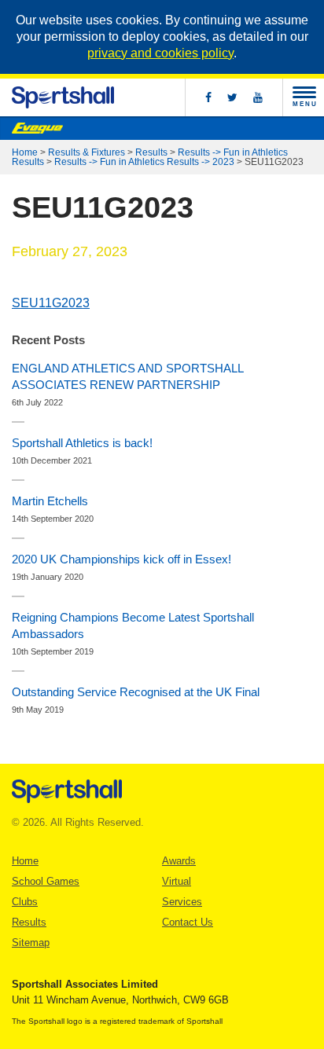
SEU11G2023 (51, 303)
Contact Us (187, 922)
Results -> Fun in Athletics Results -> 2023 (144, 161)
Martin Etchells (50, 501)
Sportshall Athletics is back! (82, 442)
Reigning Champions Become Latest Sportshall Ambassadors (133, 625)
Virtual (176, 881)
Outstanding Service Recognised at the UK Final (136, 692)
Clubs (25, 902)
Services (182, 902)
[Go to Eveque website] (37, 128)
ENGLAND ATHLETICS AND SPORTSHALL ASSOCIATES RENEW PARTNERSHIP (127, 376)
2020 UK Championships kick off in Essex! (121, 559)
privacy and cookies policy (160, 53)
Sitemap (31, 942)
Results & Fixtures (86, 152)
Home (25, 152)
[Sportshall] (63, 97)
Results (151, 152)
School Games (45, 881)
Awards (179, 861)
